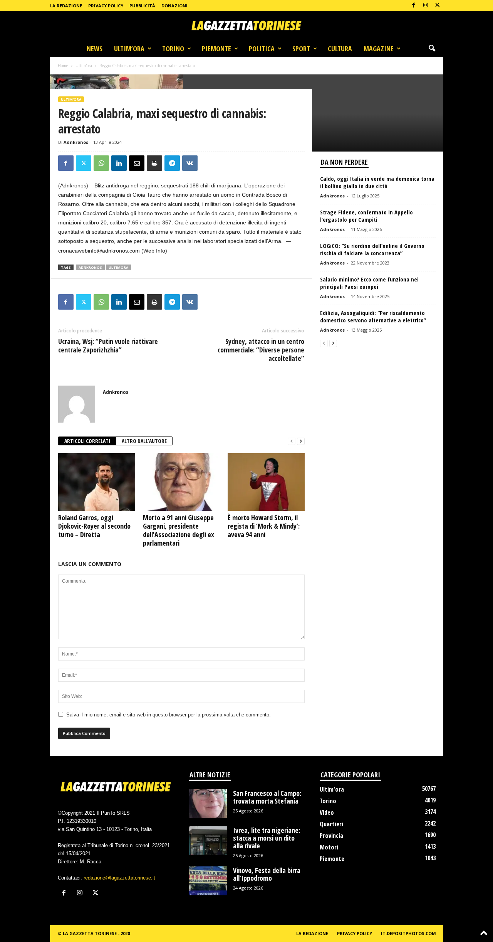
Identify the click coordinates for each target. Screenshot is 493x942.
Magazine (379, 48)
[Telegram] (172, 163)
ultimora (118, 267)
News (94, 48)
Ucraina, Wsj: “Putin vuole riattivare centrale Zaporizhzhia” (108, 345)
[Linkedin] (119, 163)
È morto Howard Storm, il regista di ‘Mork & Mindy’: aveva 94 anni (264, 526)
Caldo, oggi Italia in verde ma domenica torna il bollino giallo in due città (377, 182)
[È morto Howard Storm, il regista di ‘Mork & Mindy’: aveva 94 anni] (266, 482)
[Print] (154, 163)
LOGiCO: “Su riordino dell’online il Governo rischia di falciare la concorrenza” (372, 249)
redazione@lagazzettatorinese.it (119, 878)
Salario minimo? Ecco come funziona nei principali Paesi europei (369, 282)
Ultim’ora (129, 48)
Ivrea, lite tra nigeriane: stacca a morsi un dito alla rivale (266, 838)
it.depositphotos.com (408, 933)
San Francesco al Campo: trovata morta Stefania (267, 797)
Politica (262, 48)
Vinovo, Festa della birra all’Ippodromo (266, 874)
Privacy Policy (105, 5)
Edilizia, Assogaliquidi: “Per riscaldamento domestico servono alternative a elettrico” (373, 316)
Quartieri (331, 824)
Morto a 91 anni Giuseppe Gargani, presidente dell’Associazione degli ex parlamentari (178, 530)
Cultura (340, 48)
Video (327, 812)
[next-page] (301, 441)
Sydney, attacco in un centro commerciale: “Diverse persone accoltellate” (261, 349)
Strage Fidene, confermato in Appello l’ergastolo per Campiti (366, 215)
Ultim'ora (83, 65)
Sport (301, 48)
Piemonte (216, 48)
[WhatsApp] (101, 163)
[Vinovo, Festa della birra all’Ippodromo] (208, 880)
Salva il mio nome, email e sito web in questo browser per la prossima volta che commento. (168, 715)
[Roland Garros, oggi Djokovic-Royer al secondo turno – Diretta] (96, 482)
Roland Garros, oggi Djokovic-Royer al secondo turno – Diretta (94, 526)
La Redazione (66, 5)
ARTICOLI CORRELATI (87, 441)
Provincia (331, 835)
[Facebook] (413, 5)
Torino (173, 48)
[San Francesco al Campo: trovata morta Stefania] (208, 803)
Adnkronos (76, 142)
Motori (329, 847)
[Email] (136, 163)
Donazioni (174, 5)
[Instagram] (425, 5)
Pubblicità (142, 5)
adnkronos (90, 267)
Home (63, 65)
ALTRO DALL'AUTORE (144, 441)
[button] (431, 48)
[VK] (190, 163)
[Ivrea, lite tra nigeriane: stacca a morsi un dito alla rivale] (208, 840)
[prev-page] (291, 441)
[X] (437, 5)
